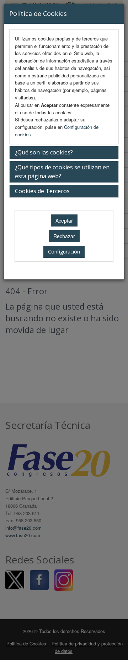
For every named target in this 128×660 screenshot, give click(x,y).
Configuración (64, 251)
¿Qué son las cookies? (44, 152)
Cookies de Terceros (42, 191)
